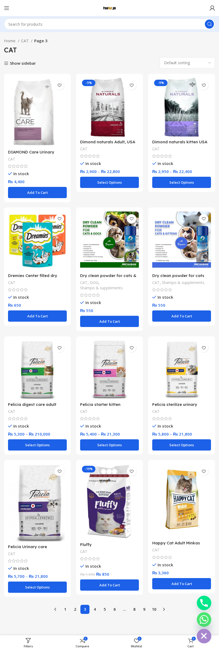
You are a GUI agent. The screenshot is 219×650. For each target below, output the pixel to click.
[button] (37, 192)
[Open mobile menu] (6, 8)
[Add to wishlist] (59, 85)
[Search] (209, 24)
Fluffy (86, 544)
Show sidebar (23, 63)
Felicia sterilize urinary (174, 404)
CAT (25, 40)
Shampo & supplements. (101, 287)
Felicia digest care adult (32, 404)
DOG (94, 282)
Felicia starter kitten (100, 404)
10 (154, 609)
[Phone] (204, 603)
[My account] (212, 8)
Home (10, 40)
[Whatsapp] (204, 619)
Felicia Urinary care (27, 546)
